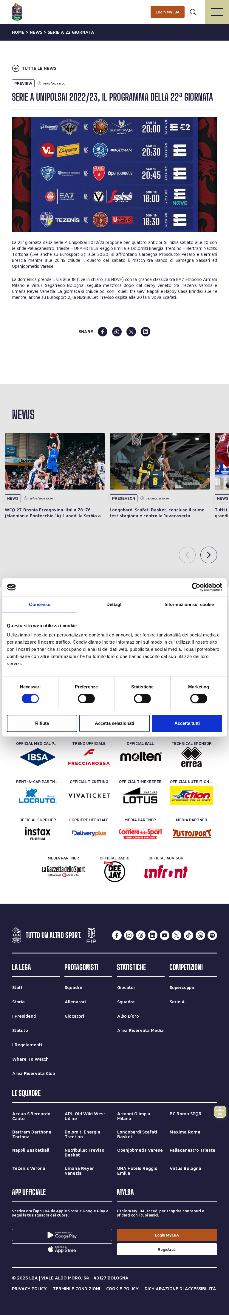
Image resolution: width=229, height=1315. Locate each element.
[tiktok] (188, 935)
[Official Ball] (140, 757)
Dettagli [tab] (114, 604)
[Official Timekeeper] (140, 795)
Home (18, 32)
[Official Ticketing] (89, 795)
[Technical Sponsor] (191, 757)
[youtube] (164, 935)
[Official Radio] (114, 871)
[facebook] (102, 331)
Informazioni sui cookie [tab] (189, 604)
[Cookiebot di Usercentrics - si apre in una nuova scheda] (196, 587)
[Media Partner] (140, 833)
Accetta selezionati (114, 723)
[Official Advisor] (166, 871)
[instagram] (129, 935)
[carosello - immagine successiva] (208, 555)
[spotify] (212, 935)
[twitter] (131, 331)
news (36, 32)
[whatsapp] (117, 331)
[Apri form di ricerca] (193, 12)
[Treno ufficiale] (89, 757)
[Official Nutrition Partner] (191, 795)
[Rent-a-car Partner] (37, 795)
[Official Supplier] (37, 833)
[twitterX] (176, 935)
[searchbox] (114, 7)
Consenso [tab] (39, 604)
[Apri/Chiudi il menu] (217, 12)
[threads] (141, 935)
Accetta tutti (187, 723)
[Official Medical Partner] (37, 757)
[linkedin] (145, 331)
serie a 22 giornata (71, 32)
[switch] (86, 698)
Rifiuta (42, 723)
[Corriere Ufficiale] (89, 833)
